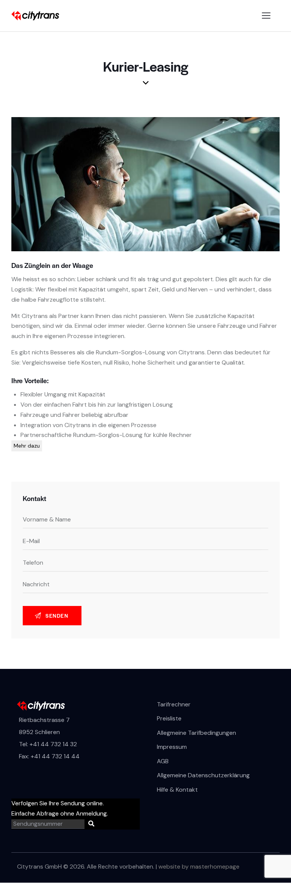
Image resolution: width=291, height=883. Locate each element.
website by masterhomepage (198, 866)
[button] (266, 16)
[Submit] (91, 824)
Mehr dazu (27, 445)
